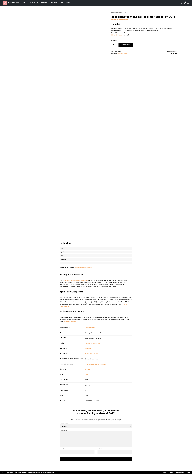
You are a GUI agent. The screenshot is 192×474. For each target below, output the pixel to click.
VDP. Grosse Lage (100, 364)
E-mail (100, 449)
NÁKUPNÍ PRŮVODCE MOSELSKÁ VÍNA (85, 268)
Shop (24, 2)
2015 (86, 374)
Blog (61, 2)
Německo (88, 348)
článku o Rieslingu (70, 321)
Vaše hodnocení (64, 423)
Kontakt (68, 2)
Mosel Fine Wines (116, 35)
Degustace (54, 2)
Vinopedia (44, 2)
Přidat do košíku (126, 44)
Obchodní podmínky (180, 472)
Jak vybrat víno (34, 2)
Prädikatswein (89, 364)
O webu (164, 472)
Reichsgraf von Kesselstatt (119, 19)
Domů (112, 12)
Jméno (62, 449)
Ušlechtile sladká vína (120, 12)
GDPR (188, 472)
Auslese (87, 369)
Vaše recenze (63, 430)
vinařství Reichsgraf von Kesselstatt (76, 280)
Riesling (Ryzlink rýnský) (92, 343)
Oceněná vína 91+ (90, 327)
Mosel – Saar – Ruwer (91, 354)
